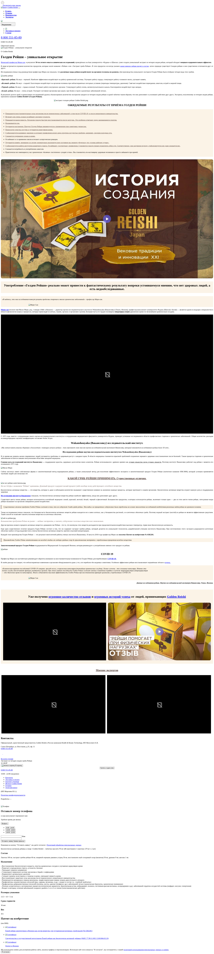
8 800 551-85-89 (11, 37)
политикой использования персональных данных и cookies (146, 950)
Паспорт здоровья (12, 782)
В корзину (18, 765)
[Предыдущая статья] (2, 754)
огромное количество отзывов (69, 596)
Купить (8, 11)
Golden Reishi (176, 596)
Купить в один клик (107, 768)
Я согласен (5, 952)
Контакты (9, 778)
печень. (168, 562)
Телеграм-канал (11, 788)
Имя (23, 836)
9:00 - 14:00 (10, 828)
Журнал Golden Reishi (13, 784)
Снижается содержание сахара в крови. (20, 136)
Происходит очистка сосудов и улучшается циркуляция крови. (29, 130)
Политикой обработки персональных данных (64, 845)
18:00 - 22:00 (10, 832)
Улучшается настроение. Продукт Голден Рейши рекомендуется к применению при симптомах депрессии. (45, 126)
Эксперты (9, 17)
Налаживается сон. (12, 123)
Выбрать (5, 823)
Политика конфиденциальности (13, 795)
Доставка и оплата (12, 31)
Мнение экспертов (107, 670)
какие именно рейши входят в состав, (134, 66)
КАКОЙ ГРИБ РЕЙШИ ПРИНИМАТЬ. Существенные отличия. (107, 478)
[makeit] (12, 804)
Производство (11, 15)
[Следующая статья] (3, 754)
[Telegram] (6, 29)
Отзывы (8, 13)
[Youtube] (2, 21)
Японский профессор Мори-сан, (13, 62)
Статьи (8, 33)
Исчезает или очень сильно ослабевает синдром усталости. (27, 117)
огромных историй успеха (112, 596)
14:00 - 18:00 (10, 830)
